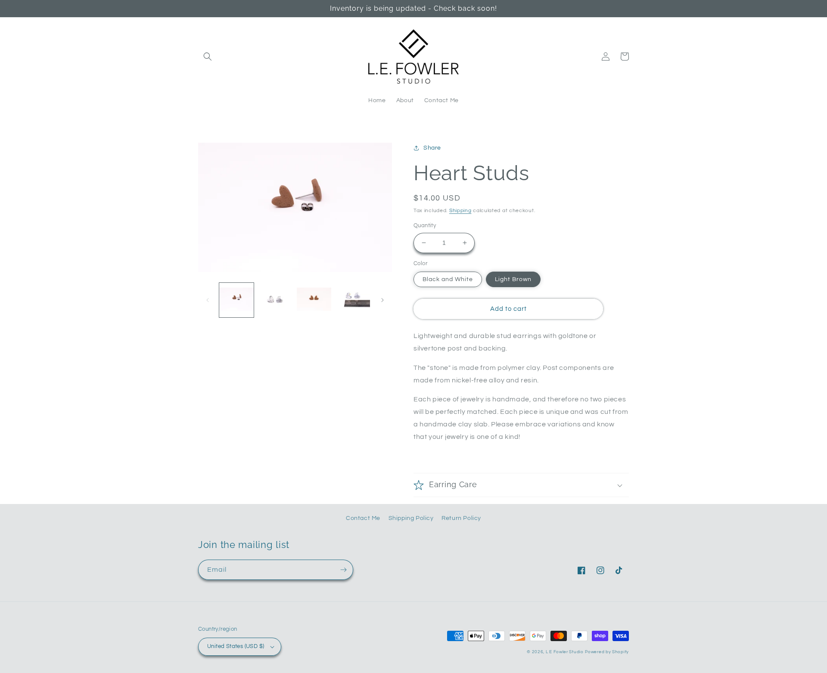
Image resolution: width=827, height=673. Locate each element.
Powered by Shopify (607, 652)
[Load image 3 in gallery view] (314, 300)
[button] (207, 56)
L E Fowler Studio (565, 652)
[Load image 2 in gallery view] (275, 300)
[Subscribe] (343, 570)
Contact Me (363, 518)
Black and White (448, 279)
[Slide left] (207, 300)
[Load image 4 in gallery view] (353, 300)
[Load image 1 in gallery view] (236, 300)
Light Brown (513, 279)
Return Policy (461, 518)
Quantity (425, 225)
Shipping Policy (411, 518)
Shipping (460, 210)
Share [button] (432, 148)
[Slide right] (382, 300)
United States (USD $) (235, 646)
